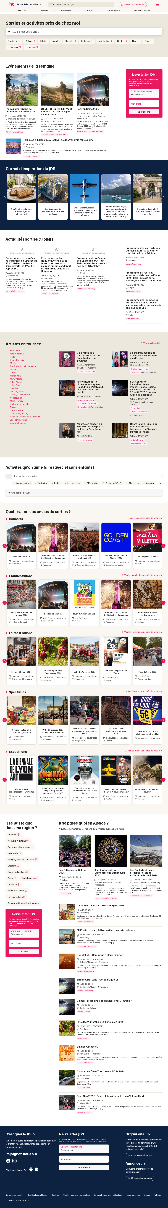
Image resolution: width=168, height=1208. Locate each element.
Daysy (13, 407)
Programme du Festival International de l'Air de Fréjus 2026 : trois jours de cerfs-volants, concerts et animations (144, 276)
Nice (134, 41)
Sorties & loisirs (113, 10)
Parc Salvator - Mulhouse (90, 1054)
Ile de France (28, 878)
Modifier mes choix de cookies (76, 1195)
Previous (4, 197)
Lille (42, 41)
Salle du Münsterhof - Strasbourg (93, 962)
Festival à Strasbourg (85, 400)
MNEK (13, 369)
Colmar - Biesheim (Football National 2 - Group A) (105, 1000)
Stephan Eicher (136, 369)
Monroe (89, 440)
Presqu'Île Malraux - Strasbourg (146, 882)
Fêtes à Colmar (65, 893)
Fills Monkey (82, 407)
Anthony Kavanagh (19, 404)
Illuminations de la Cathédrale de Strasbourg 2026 (109, 872)
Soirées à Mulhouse (85, 1063)
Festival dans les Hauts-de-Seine (90, 132)
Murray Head (16, 379)
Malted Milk (15, 375)
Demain (44, 10)
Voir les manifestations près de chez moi (143, 575)
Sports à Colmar (83, 1088)
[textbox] (144, 94)
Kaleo (12, 357)
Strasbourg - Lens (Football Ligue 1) (97, 979)
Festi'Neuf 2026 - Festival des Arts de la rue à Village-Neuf (110, 1096)
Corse (11, 878)
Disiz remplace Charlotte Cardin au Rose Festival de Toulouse (88, 356)
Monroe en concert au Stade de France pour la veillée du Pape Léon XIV (90, 427)
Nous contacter (133, 1195)
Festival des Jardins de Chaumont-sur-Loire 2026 (20, 110)
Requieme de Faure (138, 444)
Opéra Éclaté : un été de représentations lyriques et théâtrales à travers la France (144, 427)
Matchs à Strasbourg (85, 991)
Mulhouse (86, 41)
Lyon (54, 41)
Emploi (147, 1195)
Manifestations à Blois (14, 132)
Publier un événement (134, 4)
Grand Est (13, 834)
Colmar (29, 41)
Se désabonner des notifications (108, 1195)
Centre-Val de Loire (17, 872)
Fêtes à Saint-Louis (84, 1112)
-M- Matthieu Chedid (139, 412)
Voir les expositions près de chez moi (144, 750)
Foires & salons (20, 633)
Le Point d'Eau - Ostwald (90, 396)
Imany (146, 369)
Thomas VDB (82, 403)
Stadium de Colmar (87, 1008)
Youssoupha (16, 397)
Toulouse (31, 47)
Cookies (55, 1195)
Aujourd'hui (23, 10)
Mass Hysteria (16, 401)
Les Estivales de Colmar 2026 (73, 871)
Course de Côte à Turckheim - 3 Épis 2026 (100, 1071)
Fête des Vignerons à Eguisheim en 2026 (100, 1021)
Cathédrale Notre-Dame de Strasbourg (107, 883)
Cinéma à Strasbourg (85, 922)
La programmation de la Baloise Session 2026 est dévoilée (143, 355)
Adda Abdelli (16, 382)
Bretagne (12, 865)
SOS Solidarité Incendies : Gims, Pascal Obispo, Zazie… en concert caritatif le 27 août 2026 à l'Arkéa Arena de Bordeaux (143, 388)
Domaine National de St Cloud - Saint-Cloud (92, 117)
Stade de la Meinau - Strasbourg (93, 987)
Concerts (81, 440)
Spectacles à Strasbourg (86, 946)
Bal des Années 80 (87, 1046)
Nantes (121, 41)
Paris (147, 41)
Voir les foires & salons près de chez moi (143, 632)
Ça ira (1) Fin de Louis (20, 394)
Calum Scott (135, 373)
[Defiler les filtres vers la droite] (160, 483)
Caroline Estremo (18, 423)
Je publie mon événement (140, 1155)
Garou (13, 372)
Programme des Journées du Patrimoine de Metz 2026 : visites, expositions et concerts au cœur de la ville (143, 303)
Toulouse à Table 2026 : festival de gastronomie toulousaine (58, 139)
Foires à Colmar (83, 1038)
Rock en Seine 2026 (88, 108)
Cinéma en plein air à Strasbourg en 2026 (100, 905)
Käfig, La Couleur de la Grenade (25, 416)
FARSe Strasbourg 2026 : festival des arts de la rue (106, 930)
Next (163, 197)
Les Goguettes (17, 391)
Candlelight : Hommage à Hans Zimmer (100, 954)
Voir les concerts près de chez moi (145, 518)
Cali (138, 408)
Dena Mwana (16, 410)
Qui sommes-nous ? (14, 1195)
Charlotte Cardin (83, 372)
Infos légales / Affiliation (37, 1195)
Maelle (13, 363)
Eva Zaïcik (15, 350)
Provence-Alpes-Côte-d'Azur (22, 903)
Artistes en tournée (141, 10)
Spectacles (17, 692)
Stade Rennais (17, 360)
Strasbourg (13, 47)
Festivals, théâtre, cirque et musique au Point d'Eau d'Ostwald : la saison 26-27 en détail (90, 386)
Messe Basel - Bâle (141, 365)
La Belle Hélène (137, 440)
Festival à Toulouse (31, 156)
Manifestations (21, 576)
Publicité (157, 1195)
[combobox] (144, 93)
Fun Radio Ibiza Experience (23, 366)
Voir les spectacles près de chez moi (144, 691)
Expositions (18, 751)
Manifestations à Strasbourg (106, 898)
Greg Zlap (14, 388)
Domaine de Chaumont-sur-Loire (22, 119)
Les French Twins (18, 419)
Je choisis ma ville (27, 4)
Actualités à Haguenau (50, 294)
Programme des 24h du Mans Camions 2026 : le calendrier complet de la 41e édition (143, 250)
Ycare (133, 408)
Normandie (13, 853)
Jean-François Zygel (20, 413)
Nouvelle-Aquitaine (17, 840)
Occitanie (12, 884)
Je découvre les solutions (140, 1178)
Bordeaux (13, 41)
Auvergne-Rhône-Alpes (19, 847)
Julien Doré (15, 385)
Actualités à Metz (133, 319)
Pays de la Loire (15, 897)
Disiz (94, 372)
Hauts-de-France (16, 890)
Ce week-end (67, 10)
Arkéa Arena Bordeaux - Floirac (142, 403)
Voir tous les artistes (152, 343)
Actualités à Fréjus (133, 291)
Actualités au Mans (133, 264)
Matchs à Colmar (83, 1012)
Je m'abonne (144, 111)
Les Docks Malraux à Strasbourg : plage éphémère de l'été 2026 (144, 872)
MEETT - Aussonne (87, 368)
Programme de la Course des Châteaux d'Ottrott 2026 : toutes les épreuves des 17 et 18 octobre (92, 262)
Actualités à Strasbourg (15, 291)
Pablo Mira (93, 403)
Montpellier (104, 41)
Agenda (90, 10)
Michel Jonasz (17, 353)
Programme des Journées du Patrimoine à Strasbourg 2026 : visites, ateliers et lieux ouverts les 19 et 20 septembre (22, 263)
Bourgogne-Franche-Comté (21, 859)
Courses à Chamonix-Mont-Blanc (54, 135)
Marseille (69, 41)
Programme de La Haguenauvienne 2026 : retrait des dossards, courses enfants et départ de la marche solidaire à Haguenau (56, 264)
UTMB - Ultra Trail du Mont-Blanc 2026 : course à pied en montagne (57, 111)
